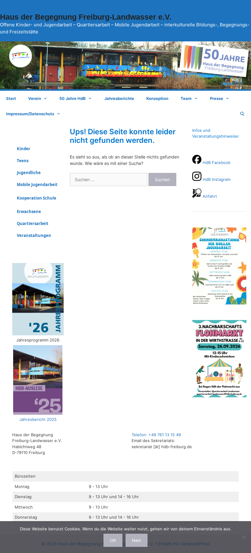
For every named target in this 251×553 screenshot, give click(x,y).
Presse (216, 98)
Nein (136, 540)
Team (186, 98)
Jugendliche (29, 172)
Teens (22, 160)
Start (11, 98)
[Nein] (243, 537)
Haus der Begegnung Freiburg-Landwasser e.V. (85, 17)
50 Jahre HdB (72, 98)
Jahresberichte (119, 98)
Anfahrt (209, 196)
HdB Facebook (216, 162)
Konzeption (157, 98)
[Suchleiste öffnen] (242, 113)
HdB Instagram (215, 179)
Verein (34, 98)
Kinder (23, 148)
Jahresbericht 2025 (38, 419)
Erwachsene (29, 211)
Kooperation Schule (36, 198)
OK (113, 540)
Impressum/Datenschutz (30, 113)
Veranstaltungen (34, 235)
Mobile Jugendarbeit (37, 184)
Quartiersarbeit (32, 223)
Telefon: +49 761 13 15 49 (156, 434)
